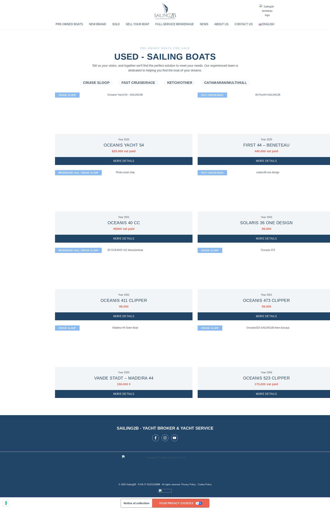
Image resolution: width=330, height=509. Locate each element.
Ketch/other (179, 83)
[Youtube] (174, 437)
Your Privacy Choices (176, 503)
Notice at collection (136, 503)
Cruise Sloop (96, 83)
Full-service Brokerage (174, 24)
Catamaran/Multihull (225, 83)
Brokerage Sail (68, 173)
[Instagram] (165, 437)
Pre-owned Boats (69, 24)
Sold (116, 24)
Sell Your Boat (137, 24)
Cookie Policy (205, 484)
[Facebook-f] (155, 437)
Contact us (244, 24)
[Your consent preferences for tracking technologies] (6, 503)
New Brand (97, 24)
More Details (123, 160)
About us (221, 24)
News (204, 24)
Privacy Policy (188, 484)
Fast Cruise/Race (138, 83)
